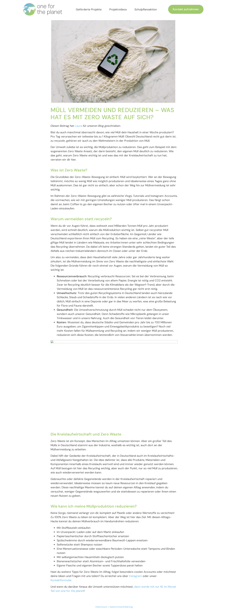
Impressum (101, 606)
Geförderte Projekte (89, 9)
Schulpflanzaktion (145, 9)
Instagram (135, 576)
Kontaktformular (61, 580)
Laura (78, 126)
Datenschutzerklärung (121, 606)
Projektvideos (118, 9)
